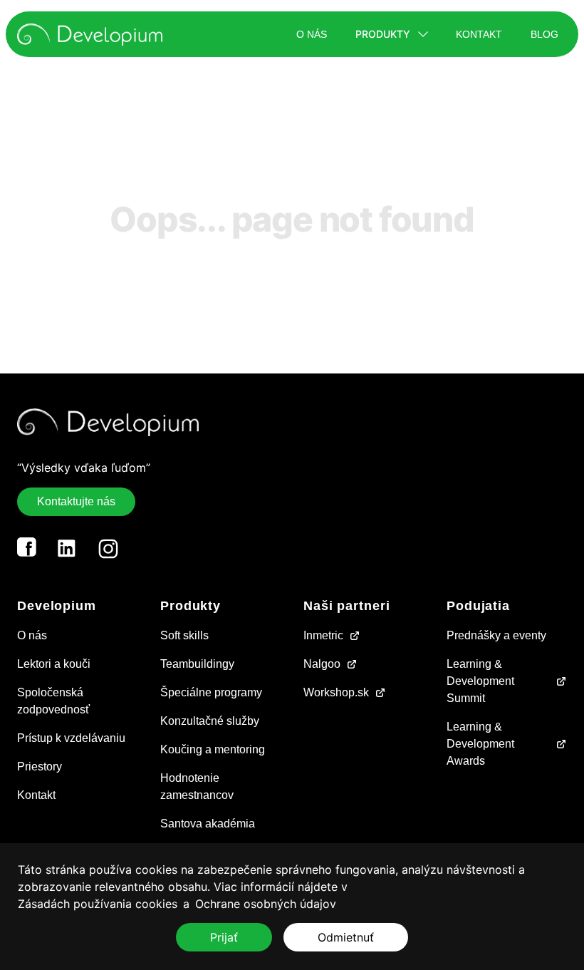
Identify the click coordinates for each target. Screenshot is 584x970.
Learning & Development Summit (480, 681)
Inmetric (323, 635)
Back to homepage (292, 285)
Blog (544, 34)
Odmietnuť (346, 937)
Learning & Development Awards (480, 744)
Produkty (382, 34)
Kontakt (479, 34)
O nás (311, 34)
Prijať (224, 937)
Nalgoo (321, 664)
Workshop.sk (336, 692)
